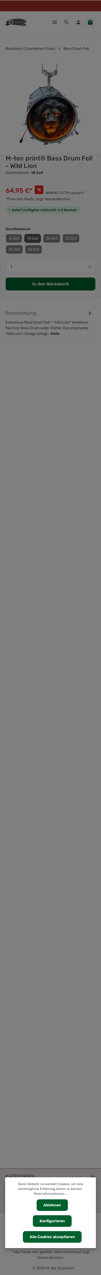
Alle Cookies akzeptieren (52, 1237)
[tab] (49, 323)
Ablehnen (52, 1205)
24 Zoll (14, 249)
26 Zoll (33, 249)
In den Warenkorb (50, 283)
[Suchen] (66, 22)
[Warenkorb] (90, 22)
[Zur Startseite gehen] (16, 22)
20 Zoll (51, 238)
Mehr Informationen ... (50, 1194)
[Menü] (54, 22)
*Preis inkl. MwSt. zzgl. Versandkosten (38, 199)
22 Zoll (70, 238)
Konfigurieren (52, 1221)
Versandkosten (50, 1257)
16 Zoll (14, 238)
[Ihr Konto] (78, 22)
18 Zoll (32, 238)
